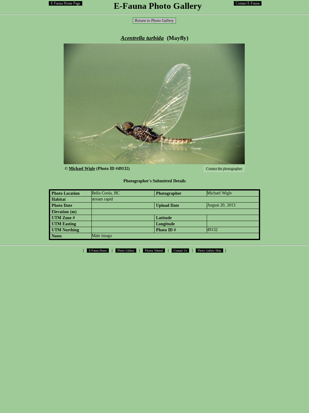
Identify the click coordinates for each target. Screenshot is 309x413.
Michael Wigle (82, 168)
